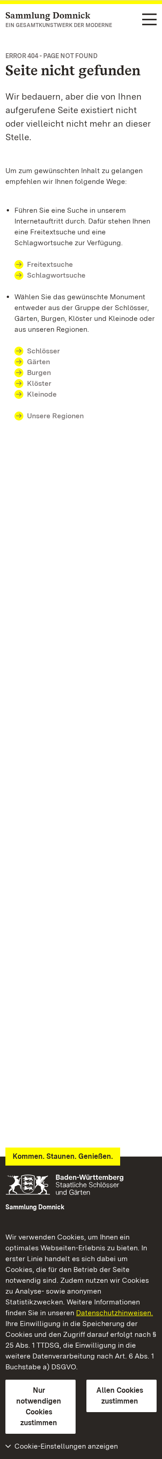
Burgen (39, 372)
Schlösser (43, 351)
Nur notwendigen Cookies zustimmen (38, 1406)
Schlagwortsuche (56, 275)
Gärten (38, 361)
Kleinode (42, 394)
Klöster (39, 383)
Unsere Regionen (55, 416)
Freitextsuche (50, 264)
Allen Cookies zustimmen (119, 1395)
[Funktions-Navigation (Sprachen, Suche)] (149, 20)
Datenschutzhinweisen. (114, 1312)
